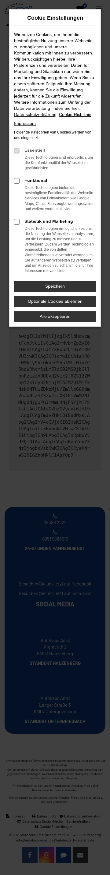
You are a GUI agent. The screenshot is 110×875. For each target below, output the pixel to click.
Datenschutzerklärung (35, 114)
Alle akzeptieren (55, 316)
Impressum (25, 123)
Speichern (55, 286)
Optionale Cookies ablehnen (55, 301)
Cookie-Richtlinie (75, 114)
